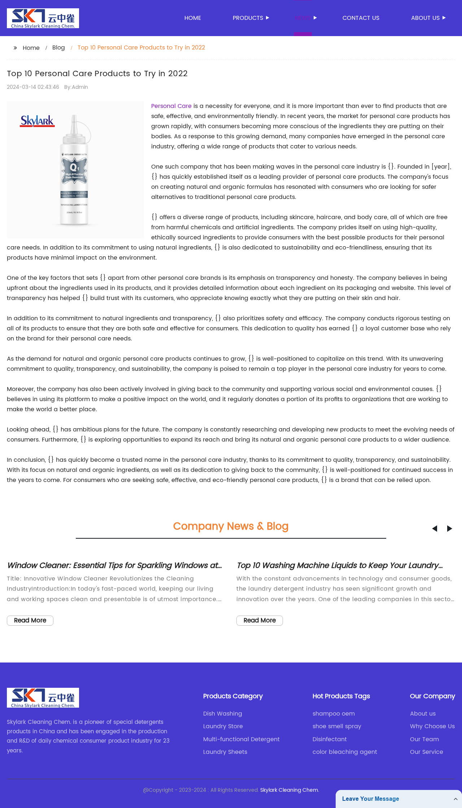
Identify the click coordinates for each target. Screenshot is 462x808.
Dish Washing (222, 713)
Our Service (426, 752)
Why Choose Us (432, 726)
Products (248, 18)
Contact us (361, 18)
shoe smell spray (337, 726)
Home (192, 18)
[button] (434, 528)
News (303, 18)
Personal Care (171, 106)
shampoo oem (334, 713)
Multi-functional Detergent (241, 739)
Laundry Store (223, 726)
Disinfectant (330, 739)
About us (425, 18)
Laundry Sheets (225, 752)
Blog (58, 47)
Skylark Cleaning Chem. (289, 790)
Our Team (424, 739)
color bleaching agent (345, 752)
